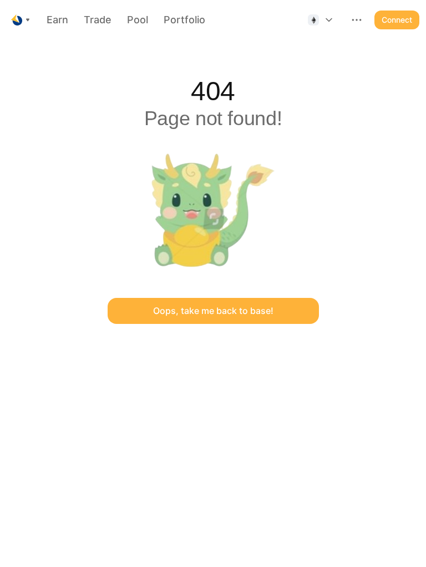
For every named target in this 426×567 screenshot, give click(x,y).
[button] (321, 19)
